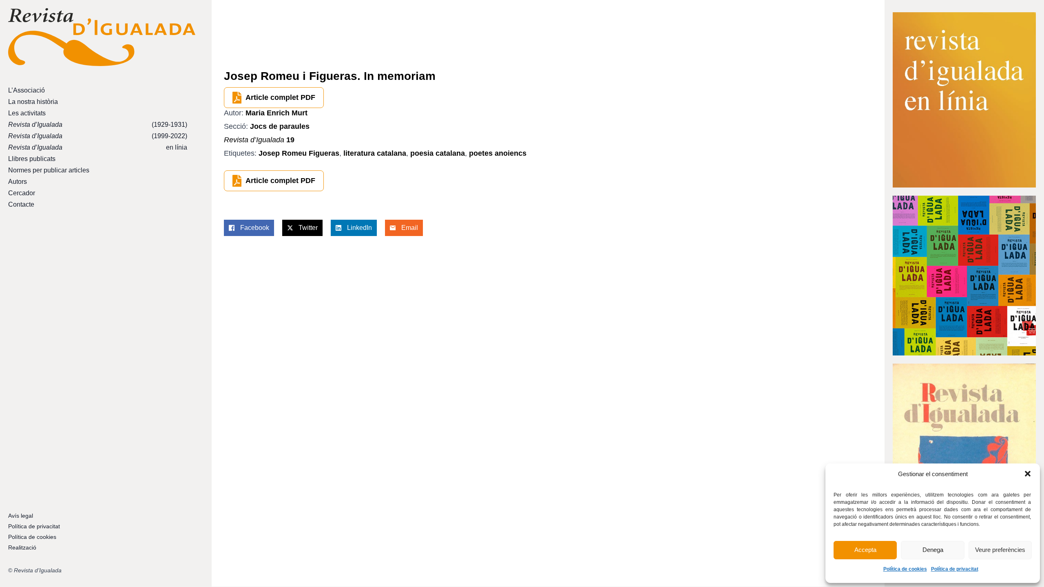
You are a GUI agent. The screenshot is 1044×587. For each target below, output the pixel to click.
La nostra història (33, 101)
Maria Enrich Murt (276, 113)
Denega (932, 549)
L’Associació (26, 90)
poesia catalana (437, 153)
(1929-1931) (97, 124)
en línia (97, 147)
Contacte (21, 204)
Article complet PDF (280, 97)
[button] (1028, 474)
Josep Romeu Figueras (299, 153)
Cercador (21, 193)
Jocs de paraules (280, 126)
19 (259, 140)
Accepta (865, 549)
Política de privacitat (954, 569)
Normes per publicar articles (48, 170)
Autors (17, 181)
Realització (22, 547)
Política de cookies (905, 569)
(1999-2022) (97, 135)
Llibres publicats (31, 158)
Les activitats (27, 113)
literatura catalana (374, 153)
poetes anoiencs (497, 153)
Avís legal (20, 515)
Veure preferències (1000, 549)
